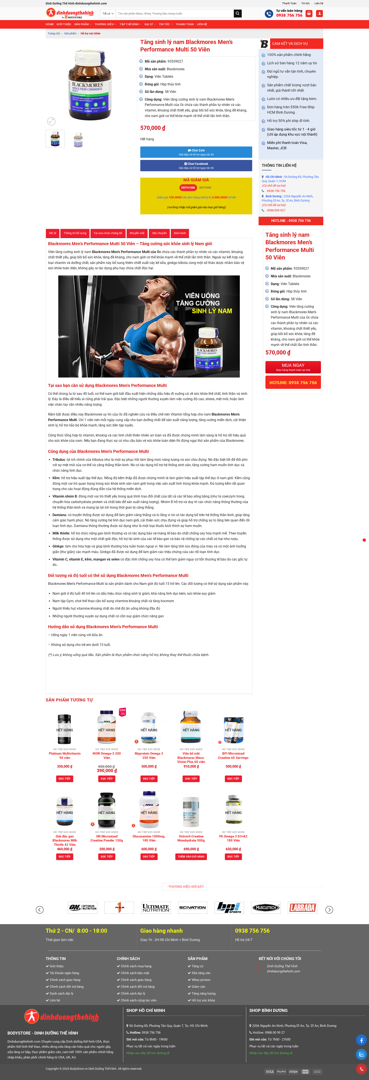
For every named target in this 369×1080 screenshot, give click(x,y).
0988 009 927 (276, 210)
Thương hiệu (104, 24)
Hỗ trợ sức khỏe (90, 33)
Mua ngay (293, 367)
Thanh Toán (289, 3)
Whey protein (200, 980)
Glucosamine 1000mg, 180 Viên (149, 838)
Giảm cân (198, 987)
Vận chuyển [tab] (159, 233)
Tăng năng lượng (203, 993)
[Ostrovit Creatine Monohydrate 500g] (191, 810)
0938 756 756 (276, 191)
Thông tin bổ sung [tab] (75, 233)
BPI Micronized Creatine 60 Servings (233, 756)
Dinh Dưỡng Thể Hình (102, 1069)
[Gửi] (238, 14)
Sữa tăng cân (200, 973)
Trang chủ (54, 33)
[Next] (127, 82)
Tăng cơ (197, 966)
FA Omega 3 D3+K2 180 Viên (233, 838)
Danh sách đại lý (61, 993)
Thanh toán (185, 24)
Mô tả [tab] (52, 233)
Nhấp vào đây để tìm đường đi (148, 1053)
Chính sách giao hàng (136, 980)
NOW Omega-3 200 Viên (107, 756)
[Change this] (364, 540)
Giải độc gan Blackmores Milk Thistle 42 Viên (65, 840)
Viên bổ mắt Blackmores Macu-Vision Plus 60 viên (191, 758)
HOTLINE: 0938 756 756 (293, 382)
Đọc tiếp (65, 778)
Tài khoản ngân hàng (64, 973)
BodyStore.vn (79, 1069)
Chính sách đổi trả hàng (138, 987)
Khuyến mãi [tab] (137, 233)
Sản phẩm (81, 24)
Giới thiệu (64, 24)
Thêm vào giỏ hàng (191, 856)
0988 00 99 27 (275, 1033)
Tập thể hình (129, 24)
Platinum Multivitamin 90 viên (65, 756)
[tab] (188, 187)
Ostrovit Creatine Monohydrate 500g (191, 838)
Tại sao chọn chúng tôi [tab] (108, 233)
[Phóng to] (51, 121)
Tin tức (305, 3)
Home (50, 24)
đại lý (149, 24)
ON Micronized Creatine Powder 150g (107, 838)
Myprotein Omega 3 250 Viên (149, 756)
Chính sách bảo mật (135, 973)
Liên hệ (319, 3)
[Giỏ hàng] (309, 13)
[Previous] (53, 82)
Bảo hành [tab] (180, 233)
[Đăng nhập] (319, 13)
